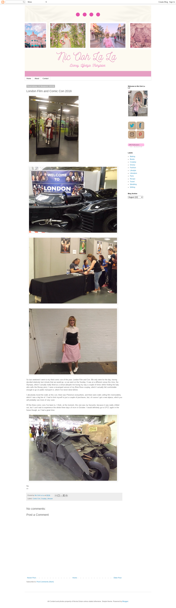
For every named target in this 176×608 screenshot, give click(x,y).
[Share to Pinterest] (66, 495)
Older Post (117, 578)
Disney (132, 165)
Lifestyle (50, 498)
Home (29, 78)
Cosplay (43, 498)
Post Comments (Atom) (45, 582)
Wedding (133, 184)
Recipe (132, 179)
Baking (132, 156)
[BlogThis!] (58, 495)
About (37, 78)
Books (132, 159)
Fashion (133, 168)
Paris (132, 176)
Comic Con (36, 498)
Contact (45, 78)
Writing (132, 187)
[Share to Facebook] (64, 495)
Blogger (125, 601)
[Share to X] (61, 495)
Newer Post (31, 578)
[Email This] (56, 495)
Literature (133, 173)
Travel (132, 182)
